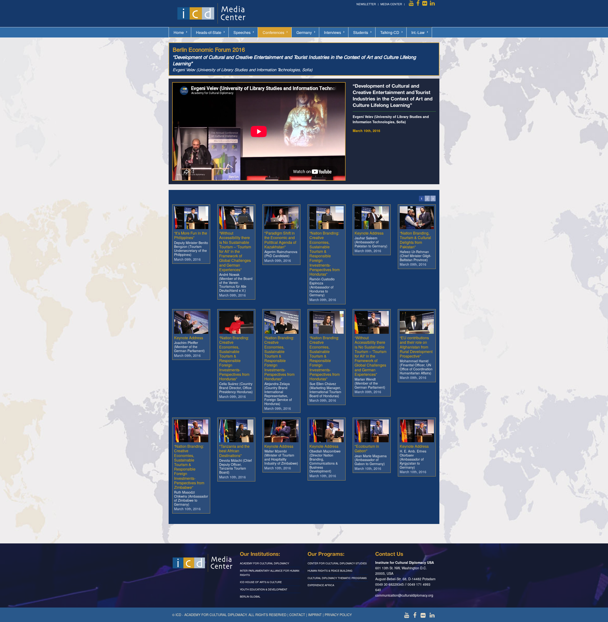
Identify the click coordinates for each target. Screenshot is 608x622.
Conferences (273, 32)
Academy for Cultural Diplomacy (264, 563)
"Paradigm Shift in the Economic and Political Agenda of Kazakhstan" (280, 240)
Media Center (391, 4)
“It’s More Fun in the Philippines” (190, 235)
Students (360, 32)
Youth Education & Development (263, 589)
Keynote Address (369, 233)
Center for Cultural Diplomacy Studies (337, 563)
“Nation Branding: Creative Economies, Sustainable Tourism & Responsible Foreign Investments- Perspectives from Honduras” (324, 253)
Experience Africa (321, 585)
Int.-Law (418, 32)
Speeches (242, 32)
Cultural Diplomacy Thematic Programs (337, 578)
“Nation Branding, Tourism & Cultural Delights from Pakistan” (415, 240)
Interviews (332, 32)
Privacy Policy (338, 614)
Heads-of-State (208, 32)
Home (179, 32)
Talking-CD (389, 32)
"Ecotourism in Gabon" (367, 448)
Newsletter (366, 4)
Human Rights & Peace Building (330, 570)
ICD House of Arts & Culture (261, 582)
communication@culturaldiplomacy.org (404, 595)
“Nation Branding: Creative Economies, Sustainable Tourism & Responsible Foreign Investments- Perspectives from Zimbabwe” (189, 466)
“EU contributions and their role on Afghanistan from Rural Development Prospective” (416, 347)
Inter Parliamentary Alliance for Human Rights (269, 573)
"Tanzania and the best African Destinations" (234, 450)
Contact (297, 614)
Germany (304, 32)
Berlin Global (250, 596)
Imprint (315, 614)
